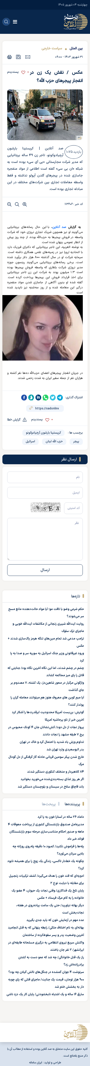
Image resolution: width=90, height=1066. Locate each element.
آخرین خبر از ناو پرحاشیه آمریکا (64, 720)
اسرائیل (30, 441)
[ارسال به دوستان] (27, 57)
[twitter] (53, 397)
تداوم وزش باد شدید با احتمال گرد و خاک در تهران (52, 742)
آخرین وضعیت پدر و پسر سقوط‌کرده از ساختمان (53, 935)
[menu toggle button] (15, 21)
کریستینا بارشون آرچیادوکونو (43, 432)
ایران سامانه (35, 1062)
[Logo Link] (76, 22)
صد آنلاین (59, 227)
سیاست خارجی (52, 48)
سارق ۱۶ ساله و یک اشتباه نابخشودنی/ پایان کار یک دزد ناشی (45, 994)
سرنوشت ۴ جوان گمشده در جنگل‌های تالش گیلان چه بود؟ (46, 972)
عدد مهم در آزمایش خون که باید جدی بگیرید (55, 920)
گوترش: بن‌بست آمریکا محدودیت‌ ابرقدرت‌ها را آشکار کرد (48, 712)
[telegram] (60, 397)
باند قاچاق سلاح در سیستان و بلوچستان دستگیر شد (51, 786)
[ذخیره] (18, 57)
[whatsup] (45, 397)
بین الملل (76, 48)
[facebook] (24, 397)
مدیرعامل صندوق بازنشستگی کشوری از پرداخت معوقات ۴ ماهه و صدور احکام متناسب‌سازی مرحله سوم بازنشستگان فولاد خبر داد (46, 831)
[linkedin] (38, 397)
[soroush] (31, 397)
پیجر (76, 441)
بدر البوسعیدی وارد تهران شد (65, 749)
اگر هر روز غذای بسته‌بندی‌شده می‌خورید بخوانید (52, 779)
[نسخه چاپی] (9, 57)
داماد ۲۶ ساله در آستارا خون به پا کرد (61, 817)
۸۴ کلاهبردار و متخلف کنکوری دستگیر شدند (55, 771)
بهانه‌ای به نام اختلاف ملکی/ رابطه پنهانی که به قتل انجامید (46, 927)
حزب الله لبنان (54, 441)
